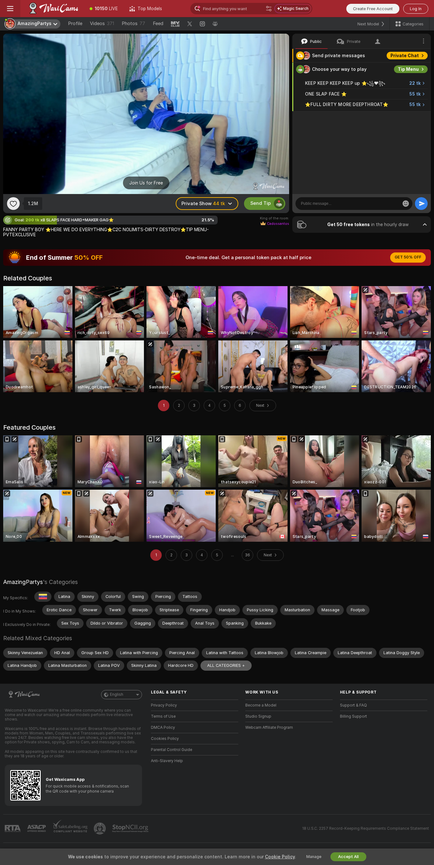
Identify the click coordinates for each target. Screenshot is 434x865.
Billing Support (353, 716)
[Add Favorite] (13, 203)
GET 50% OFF (408, 257)
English (116, 694)
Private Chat (404, 55)
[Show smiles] (406, 203)
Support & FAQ (353, 705)
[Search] (268, 8)
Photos (133, 23)
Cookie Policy (280, 856)
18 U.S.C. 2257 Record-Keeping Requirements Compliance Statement (365, 828)
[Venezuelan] (42, 597)
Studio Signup (258, 716)
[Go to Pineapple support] (100, 828)
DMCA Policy (163, 727)
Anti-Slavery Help (167, 761)
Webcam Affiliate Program (269, 727)
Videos (102, 23)
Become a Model (260, 705)
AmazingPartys (23, 582)
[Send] (421, 203)
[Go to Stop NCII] (131, 828)
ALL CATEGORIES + (226, 665)
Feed (158, 23)
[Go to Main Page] (52, 8)
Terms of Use (163, 716)
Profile (75, 23)
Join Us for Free (146, 182)
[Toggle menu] (10, 8)
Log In (416, 8)
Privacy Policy (164, 705)
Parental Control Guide (171, 750)
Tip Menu (408, 69)
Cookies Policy (165, 738)
